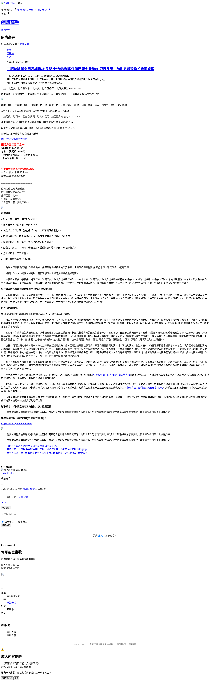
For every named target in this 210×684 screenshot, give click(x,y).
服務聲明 (132, 644)
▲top (3, 502)
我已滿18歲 (7, 678)
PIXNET (83, 644)
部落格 (10, 53)
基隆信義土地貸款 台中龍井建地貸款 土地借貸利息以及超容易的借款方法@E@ (47, 449)
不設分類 (24, 44)
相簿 (9, 50)
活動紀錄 (23, 497)
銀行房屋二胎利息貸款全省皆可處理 (145, 387)
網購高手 (10, 22)
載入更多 (6, 508)
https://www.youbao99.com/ (14, 139)
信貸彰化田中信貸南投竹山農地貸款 (111, 375)
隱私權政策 (121, 644)
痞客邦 (26, 489)
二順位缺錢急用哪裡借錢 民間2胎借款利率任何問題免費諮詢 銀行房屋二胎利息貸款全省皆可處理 (80, 69)
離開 (16, 678)
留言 (32, 489)
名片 (9, 57)
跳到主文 (5, 30)
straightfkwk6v (8, 473)
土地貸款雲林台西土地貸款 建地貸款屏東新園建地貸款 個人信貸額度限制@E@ (47, 453)
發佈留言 (6, 525)
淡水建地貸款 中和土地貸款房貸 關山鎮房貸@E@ (32, 446)
